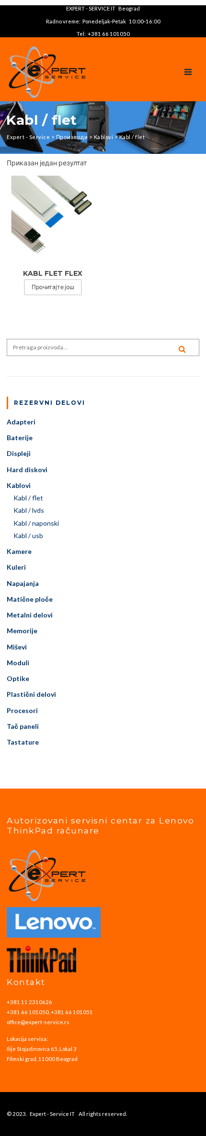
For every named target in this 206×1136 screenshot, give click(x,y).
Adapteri (21, 422)
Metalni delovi (30, 615)
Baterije (20, 437)
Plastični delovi (31, 694)
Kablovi (19, 485)
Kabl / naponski (36, 523)
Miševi (17, 647)
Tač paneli (23, 726)
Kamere (19, 551)
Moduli (18, 663)
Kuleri (16, 567)
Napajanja (23, 583)
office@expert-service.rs (38, 1022)
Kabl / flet (28, 498)
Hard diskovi (27, 469)
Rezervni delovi (49, 402)
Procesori (22, 710)
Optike (18, 678)
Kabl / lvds (28, 510)
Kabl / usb (28, 535)
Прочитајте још (53, 287)
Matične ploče (30, 599)
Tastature (23, 742)
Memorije (22, 631)
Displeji (19, 453)
